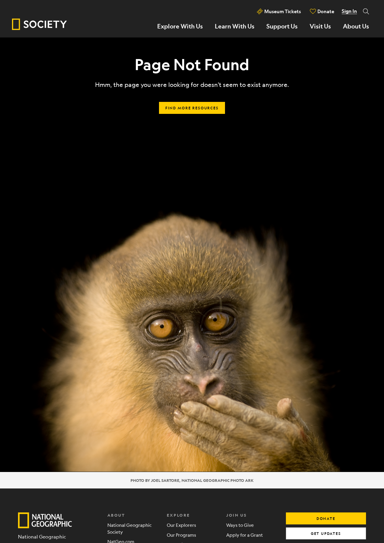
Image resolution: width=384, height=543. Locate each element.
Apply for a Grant (244, 535)
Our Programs (181, 535)
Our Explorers (181, 525)
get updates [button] (326, 533)
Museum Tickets (282, 11)
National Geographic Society (129, 528)
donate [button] (325, 518)
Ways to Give (240, 525)
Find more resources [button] (191, 107)
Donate (325, 11)
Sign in (349, 11)
